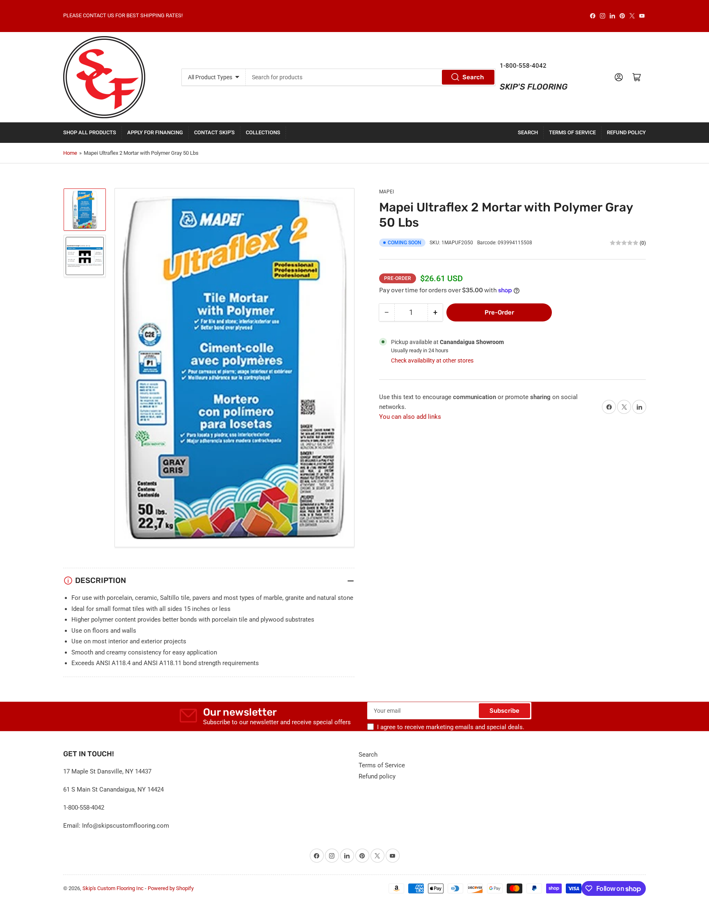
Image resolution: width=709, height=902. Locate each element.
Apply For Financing (155, 132)
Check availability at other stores (432, 360)
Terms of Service (572, 132)
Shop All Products (89, 132)
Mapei (386, 192)
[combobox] (370, 77)
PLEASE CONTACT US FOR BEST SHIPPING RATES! (123, 15)
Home (70, 153)
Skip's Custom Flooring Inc (113, 888)
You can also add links (410, 416)
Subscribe (504, 710)
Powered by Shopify (171, 888)
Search (473, 77)
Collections (263, 132)
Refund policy (626, 132)
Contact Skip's (214, 132)
